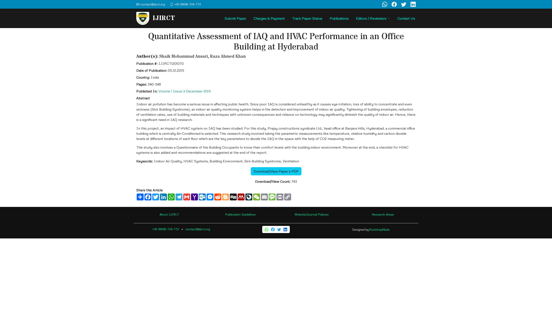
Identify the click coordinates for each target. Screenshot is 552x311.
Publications (339, 18)
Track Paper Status (307, 18)
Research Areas (383, 214)
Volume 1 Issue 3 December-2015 (184, 91)
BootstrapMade (379, 229)
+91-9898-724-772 (165, 229)
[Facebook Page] (394, 4)
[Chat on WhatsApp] (384, 4)
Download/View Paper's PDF (276, 171)
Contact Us (406, 18)
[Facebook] (273, 229)
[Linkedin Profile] (413, 4)
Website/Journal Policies (312, 214)
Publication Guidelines (240, 214)
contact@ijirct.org (197, 229)
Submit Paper (235, 18)
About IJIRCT (169, 214)
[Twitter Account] (403, 4)
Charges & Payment (269, 18)
